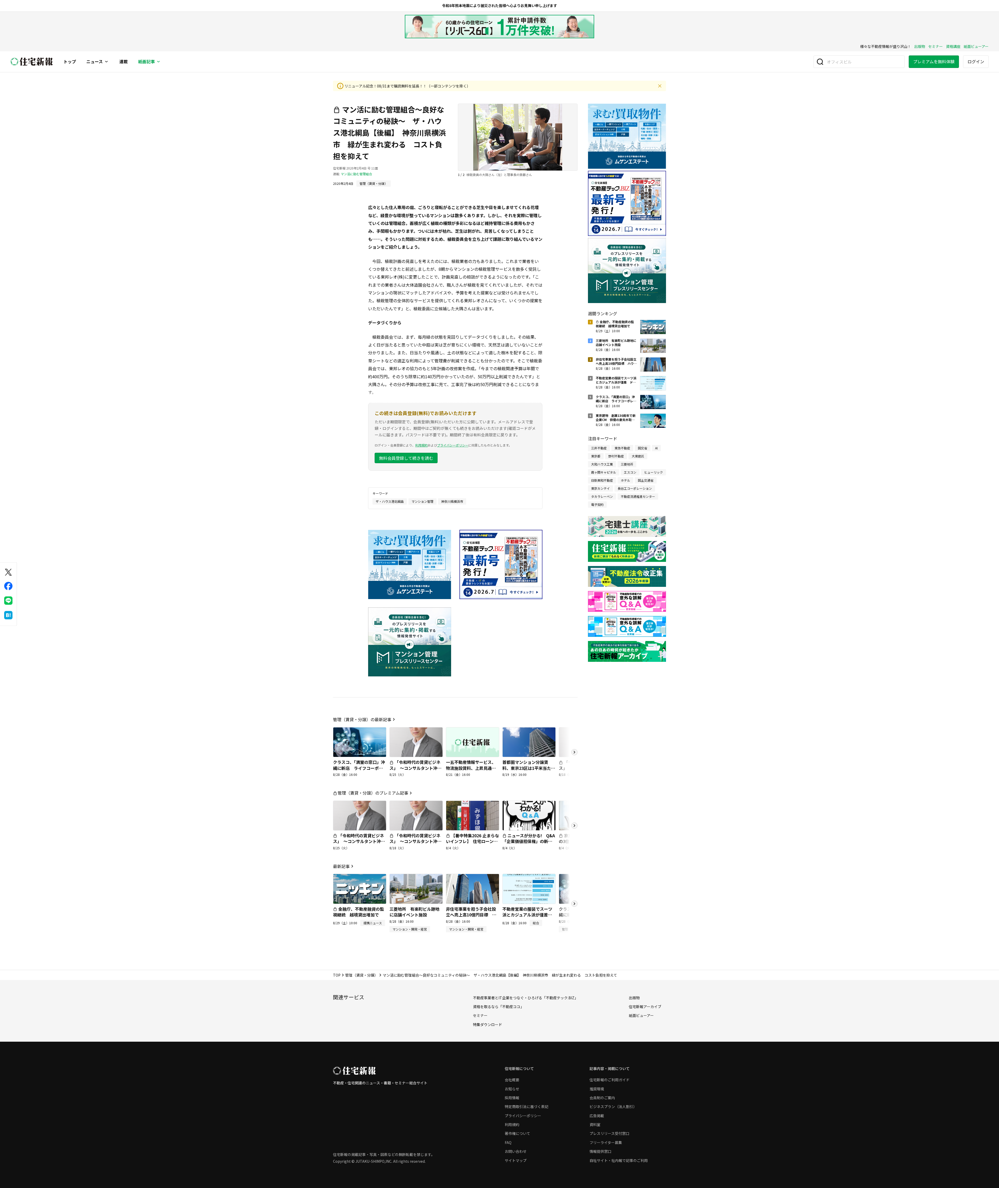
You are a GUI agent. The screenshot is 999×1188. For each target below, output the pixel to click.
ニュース (94, 62)
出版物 (919, 46)
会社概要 (512, 1079)
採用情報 (512, 1097)
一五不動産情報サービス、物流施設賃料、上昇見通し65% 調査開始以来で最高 (471, 768)
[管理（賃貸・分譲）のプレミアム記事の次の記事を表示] (574, 825)
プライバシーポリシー (452, 445)
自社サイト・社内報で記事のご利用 (619, 1160)
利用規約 (421, 445)
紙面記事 (146, 62)
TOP (337, 975)
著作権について (517, 1133)
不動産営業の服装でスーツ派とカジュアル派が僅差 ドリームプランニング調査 (527, 915)
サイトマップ (516, 1160)
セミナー (935, 46)
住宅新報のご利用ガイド (610, 1079)
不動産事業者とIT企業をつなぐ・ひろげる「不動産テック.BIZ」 (525, 997)
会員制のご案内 (602, 1097)
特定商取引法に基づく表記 (526, 1106)
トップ (69, 62)
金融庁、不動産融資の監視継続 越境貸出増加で (358, 912)
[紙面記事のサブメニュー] (158, 61)
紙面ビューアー (976, 46)
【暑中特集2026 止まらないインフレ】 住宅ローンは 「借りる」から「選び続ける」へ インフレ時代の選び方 (474, 847)
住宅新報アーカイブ (645, 1006)
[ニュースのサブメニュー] (106, 61)
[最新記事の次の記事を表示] (574, 904)
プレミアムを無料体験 (934, 61)
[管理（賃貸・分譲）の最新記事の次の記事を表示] (574, 752)
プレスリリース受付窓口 (609, 1133)
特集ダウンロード (487, 1024)
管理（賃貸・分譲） (361, 975)
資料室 (595, 1124)
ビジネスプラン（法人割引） (613, 1106)
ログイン (976, 61)
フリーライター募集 (606, 1142)
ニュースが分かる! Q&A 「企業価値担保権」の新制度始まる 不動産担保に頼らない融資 (530, 844)
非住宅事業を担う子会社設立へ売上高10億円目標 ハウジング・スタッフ (471, 915)
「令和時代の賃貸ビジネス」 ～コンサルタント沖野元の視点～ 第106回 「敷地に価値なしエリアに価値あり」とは (415, 847)
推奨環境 (597, 1088)
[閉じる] (660, 86)
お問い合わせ (516, 1151)
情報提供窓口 (600, 1151)
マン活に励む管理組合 (356, 174)
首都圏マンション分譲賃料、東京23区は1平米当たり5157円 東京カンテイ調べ (528, 768)
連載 (123, 62)
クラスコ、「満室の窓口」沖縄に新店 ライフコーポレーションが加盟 (359, 768)
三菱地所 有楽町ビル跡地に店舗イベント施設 (414, 912)
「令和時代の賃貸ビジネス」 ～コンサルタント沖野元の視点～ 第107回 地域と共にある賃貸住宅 (415, 771)
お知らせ (512, 1088)
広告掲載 (597, 1115)
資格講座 (953, 46)
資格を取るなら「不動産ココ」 (498, 1006)
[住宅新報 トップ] (31, 62)
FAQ (508, 1142)
